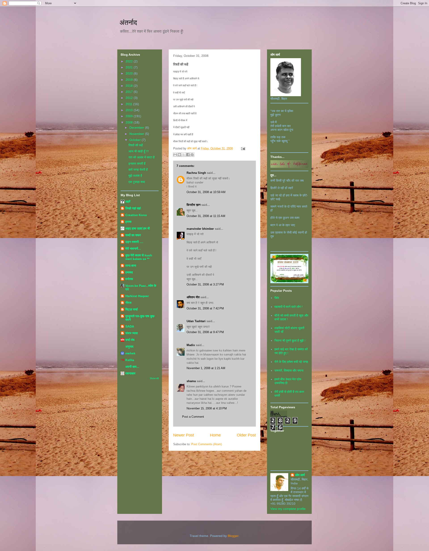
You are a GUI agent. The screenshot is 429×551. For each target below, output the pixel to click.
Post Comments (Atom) (206, 444)
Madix (191, 345)
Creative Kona (136, 215)
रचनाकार (130, 373)
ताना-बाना (130, 265)
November (137, 134)
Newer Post (183, 435)
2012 (130, 98)
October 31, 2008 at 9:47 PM (205, 332)
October (135, 140)
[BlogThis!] (179, 154)
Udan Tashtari (196, 321)
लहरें (127, 201)
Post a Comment (193, 416)
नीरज (128, 302)
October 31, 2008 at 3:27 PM (205, 284)
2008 (130, 122)
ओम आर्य (300, 475)
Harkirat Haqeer (137, 296)
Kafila (129, 360)
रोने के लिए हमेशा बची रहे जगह (291, 362)
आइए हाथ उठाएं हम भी (137, 228)
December (137, 127)
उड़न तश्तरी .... (134, 242)
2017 (130, 92)
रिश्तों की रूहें (135, 145)
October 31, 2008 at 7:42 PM (205, 308)
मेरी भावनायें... (133, 248)
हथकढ (129, 272)
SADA (129, 326)
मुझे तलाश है (135, 175)
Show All (154, 378)
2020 (130, 73)
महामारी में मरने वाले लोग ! (288, 306)
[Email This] (175, 154)
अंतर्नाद (128, 22)
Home (215, 435)
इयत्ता (128, 221)
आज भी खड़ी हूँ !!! (138, 151)
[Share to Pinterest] (192, 154)
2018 (130, 85)
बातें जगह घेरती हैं (138, 169)
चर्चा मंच (130, 340)
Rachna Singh (196, 172)
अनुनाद (129, 346)
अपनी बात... (132, 366)
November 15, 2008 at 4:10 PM (207, 408)
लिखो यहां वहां (133, 208)
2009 (130, 116)
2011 (129, 104)
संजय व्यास (131, 333)
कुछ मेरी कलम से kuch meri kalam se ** (138, 257)
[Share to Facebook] (188, 154)
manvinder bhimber (200, 228)
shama (191, 381)
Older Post (246, 435)
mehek (130, 353)
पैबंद (276, 298)
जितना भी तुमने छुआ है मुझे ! (289, 340)
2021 (130, 67)
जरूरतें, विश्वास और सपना (288, 370)
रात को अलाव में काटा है (141, 157)
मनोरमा (129, 279)
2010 (130, 110)
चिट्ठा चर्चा (131, 309)
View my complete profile (288, 509)
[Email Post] (242, 148)
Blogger (233, 536)
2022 (130, 61)
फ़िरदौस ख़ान (193, 204)
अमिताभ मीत (193, 297)
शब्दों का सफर (133, 235)
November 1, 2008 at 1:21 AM (206, 368)
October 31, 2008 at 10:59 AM (206, 192)
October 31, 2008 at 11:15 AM (206, 216)
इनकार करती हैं (136, 163)
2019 (130, 79)
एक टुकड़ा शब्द (136, 182)
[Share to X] (183, 154)
